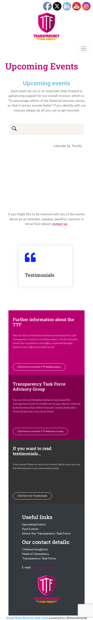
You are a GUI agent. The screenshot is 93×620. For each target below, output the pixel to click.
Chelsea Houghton (44, 567)
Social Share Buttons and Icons (27, 618)
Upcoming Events (34, 524)
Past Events (30, 529)
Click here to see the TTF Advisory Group (40, 431)
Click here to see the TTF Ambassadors (39, 366)
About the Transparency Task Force (46, 533)
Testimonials (39, 275)
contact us (59, 224)
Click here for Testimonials (32, 495)
